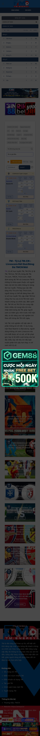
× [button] (35, 352)
